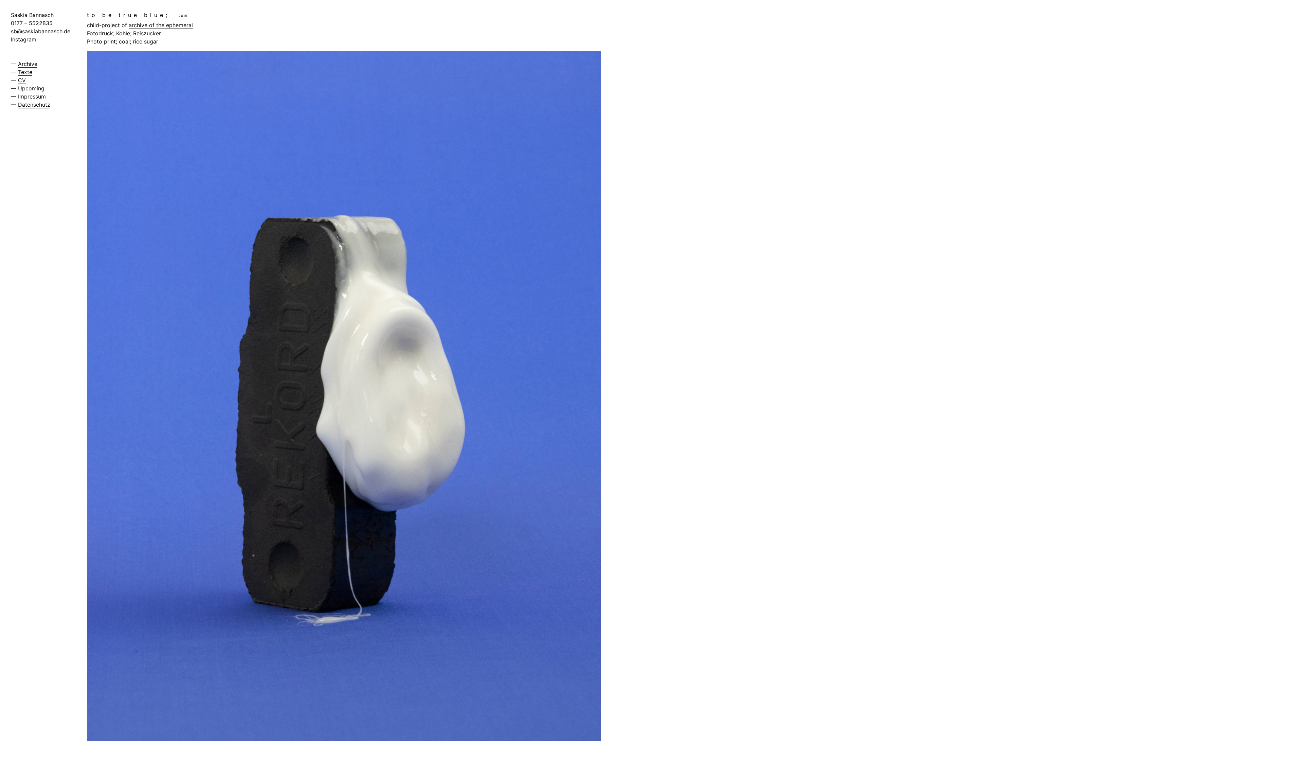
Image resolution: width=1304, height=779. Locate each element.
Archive (27, 63)
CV (22, 80)
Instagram (23, 39)
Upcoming (31, 88)
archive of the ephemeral (161, 25)
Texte (25, 72)
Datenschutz (34, 104)
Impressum (32, 96)
